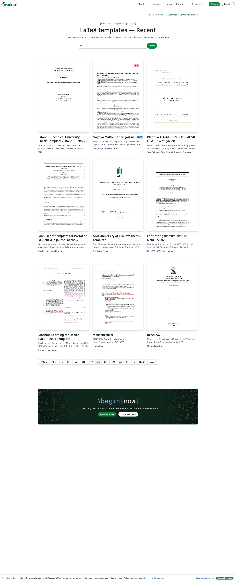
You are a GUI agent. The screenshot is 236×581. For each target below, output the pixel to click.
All (156, 14)
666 (69, 362)
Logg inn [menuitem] (228, 4)
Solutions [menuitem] (156, 4)
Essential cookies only (205, 578)
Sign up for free (107, 414)
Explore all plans (128, 414)
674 (128, 362)
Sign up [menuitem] (214, 4)
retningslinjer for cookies (152, 578)
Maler (162, 14)
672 (113, 362)
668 (83, 362)
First (44, 362)
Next (142, 362)
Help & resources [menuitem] (195, 4)
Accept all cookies (224, 578)
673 (120, 362)
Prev (55, 362)
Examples (172, 14)
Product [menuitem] (143, 4)
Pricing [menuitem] (179, 4)
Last (153, 362)
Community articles (189, 14)
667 (76, 362)
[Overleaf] (9, 4)
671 (105, 362)
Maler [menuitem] (169, 4)
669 (91, 362)
